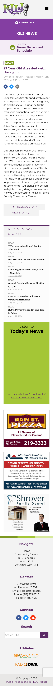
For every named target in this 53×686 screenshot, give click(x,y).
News (9, 63)
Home (26, 551)
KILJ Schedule (26, 558)
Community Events (26, 554)
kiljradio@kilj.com (30, 591)
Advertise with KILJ (26, 565)
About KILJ (26, 561)
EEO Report (40, 681)
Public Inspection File (18, 681)
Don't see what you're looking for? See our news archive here (26, 396)
